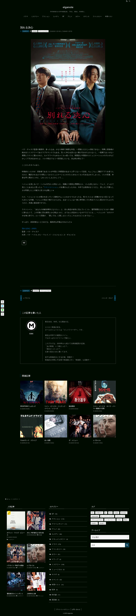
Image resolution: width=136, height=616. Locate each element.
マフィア (56, 559)
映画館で (102, 523)
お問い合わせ (76, 609)
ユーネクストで (110, 520)
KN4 (31, 333)
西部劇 (55, 599)
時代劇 (56, 594)
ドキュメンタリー (60, 539)
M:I (92, 513)
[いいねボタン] (24, 242)
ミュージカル (58, 569)
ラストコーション (51, 187)
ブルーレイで (120, 516)
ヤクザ (55, 574)
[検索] (129, 1)
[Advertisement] (68, 268)
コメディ (57, 534)
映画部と (94, 523)
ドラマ (56, 544)
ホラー (56, 554)
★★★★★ (94, 516)
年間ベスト (58, 584)
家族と (126, 520)
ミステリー (25, 31)
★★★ (116, 513)
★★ (110, 513)
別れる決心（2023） (30, 228)
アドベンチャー (59, 524)
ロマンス (57, 579)
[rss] (126, 1)
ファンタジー (58, 549)
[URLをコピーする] (2, 314)
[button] (2, 302)
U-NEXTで (99, 513)
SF (54, 514)
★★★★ (34, 31)
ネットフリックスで (107, 516)
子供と (119, 520)
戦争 (55, 589)
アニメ (56, 529)
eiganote (68, 7)
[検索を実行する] (127, 545)
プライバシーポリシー (63, 609)
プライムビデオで (43, 31)
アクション (58, 519)
